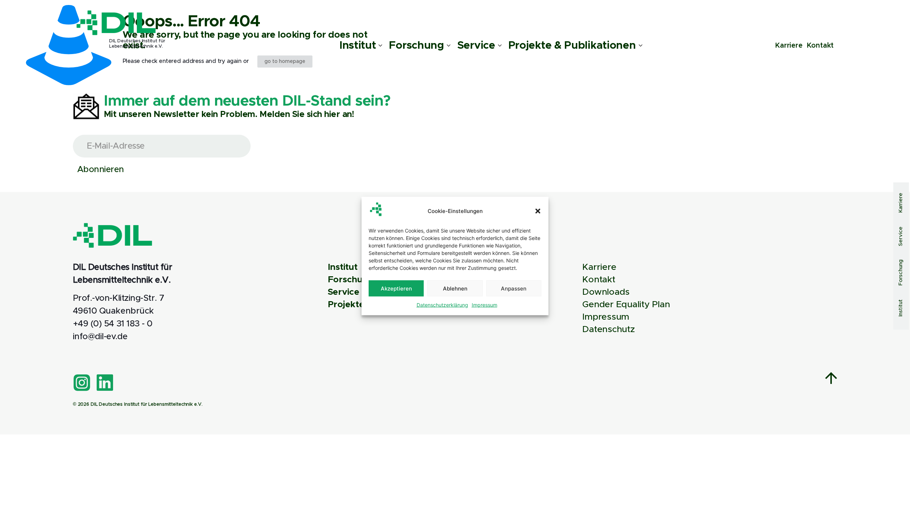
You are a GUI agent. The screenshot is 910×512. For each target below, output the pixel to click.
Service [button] (476, 45)
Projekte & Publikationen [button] (572, 45)
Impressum (484, 305)
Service (343, 292)
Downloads (606, 292)
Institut (343, 267)
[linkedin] (105, 382)
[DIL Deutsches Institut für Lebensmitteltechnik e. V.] (116, 22)
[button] (537, 210)
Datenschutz (608, 329)
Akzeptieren (396, 288)
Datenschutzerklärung (442, 305)
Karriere (788, 45)
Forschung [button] (416, 45)
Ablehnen (455, 288)
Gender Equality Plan (626, 304)
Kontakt (820, 45)
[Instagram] (82, 382)
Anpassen (513, 288)
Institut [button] (357, 45)
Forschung (351, 279)
